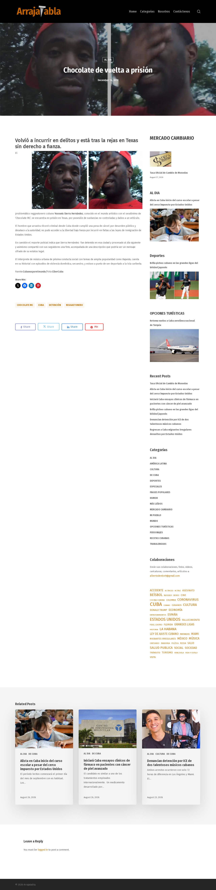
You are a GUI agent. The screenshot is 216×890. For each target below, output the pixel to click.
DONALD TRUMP (158, 610)
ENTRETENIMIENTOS (158, 615)
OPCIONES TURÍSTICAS (161, 526)
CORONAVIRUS (188, 600)
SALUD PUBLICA (161, 648)
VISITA (153, 657)
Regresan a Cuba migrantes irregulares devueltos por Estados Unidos (171, 432)
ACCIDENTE (156, 590)
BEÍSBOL (156, 595)
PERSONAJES (156, 532)
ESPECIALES (156, 486)
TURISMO (167, 652)
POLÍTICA (175, 643)
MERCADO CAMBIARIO (161, 509)
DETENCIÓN (55, 305)
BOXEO (176, 595)
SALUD (190, 643)
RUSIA (183, 643)
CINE (183, 595)
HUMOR (154, 498)
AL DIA (108, 59)
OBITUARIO (154, 643)
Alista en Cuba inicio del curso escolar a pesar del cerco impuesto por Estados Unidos (174, 202)
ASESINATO (188, 590)
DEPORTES (155, 480)
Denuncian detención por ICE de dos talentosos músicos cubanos (169, 421)
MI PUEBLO (155, 515)
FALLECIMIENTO (191, 619)
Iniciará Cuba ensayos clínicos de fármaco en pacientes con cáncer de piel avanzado (174, 401)
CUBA (41, 305)
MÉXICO (182, 638)
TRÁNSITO (155, 652)
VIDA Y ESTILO (191, 652)
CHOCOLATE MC (25, 305)
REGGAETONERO (74, 305)
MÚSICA (194, 638)
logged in (43, 849)
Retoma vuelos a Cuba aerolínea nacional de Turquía (172, 323)
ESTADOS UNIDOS (165, 619)
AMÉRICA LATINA (158, 463)
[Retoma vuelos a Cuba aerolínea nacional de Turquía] (174, 345)
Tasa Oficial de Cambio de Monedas (169, 172)
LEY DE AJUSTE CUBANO (164, 633)
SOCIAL (178, 647)
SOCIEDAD (191, 647)
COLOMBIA (171, 600)
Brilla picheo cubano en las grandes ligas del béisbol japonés (174, 265)
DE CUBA (154, 475)
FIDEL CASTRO (156, 624)
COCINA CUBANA (157, 600)
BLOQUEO (168, 595)
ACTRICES (169, 590)
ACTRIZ (178, 590)
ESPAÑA (173, 614)
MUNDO (154, 521)
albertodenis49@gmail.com (165, 575)
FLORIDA (168, 624)
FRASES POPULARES (160, 492)
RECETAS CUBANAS (159, 538)
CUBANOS (177, 605)
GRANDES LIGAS (184, 624)
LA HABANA (168, 629)
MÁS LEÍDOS (156, 503)
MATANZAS (185, 634)
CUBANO (167, 605)
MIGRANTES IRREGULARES (163, 638)
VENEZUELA (179, 653)
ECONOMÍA (175, 609)
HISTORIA (154, 629)
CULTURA (154, 469)
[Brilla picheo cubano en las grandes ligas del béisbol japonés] (174, 285)
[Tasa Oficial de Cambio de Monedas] (175, 161)
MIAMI (195, 633)
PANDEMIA (165, 643)
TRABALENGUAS (158, 544)
